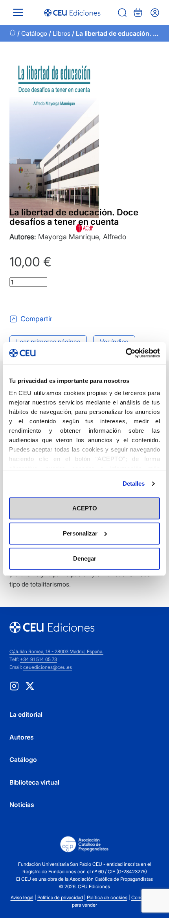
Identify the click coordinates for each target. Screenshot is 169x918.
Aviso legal (22, 897)
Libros (61, 33)
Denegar (84, 558)
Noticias (21, 805)
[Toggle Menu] (18, 12)
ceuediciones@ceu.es (47, 667)
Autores (21, 737)
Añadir (42, 300)
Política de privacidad (60, 897)
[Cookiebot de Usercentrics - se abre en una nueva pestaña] (125, 353)
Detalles (134, 483)
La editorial (25, 714)
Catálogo (34, 33)
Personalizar (80, 533)
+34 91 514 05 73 (38, 659)
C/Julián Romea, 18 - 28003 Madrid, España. (56, 651)
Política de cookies (107, 897)
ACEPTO (84, 508)
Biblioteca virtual (34, 782)
